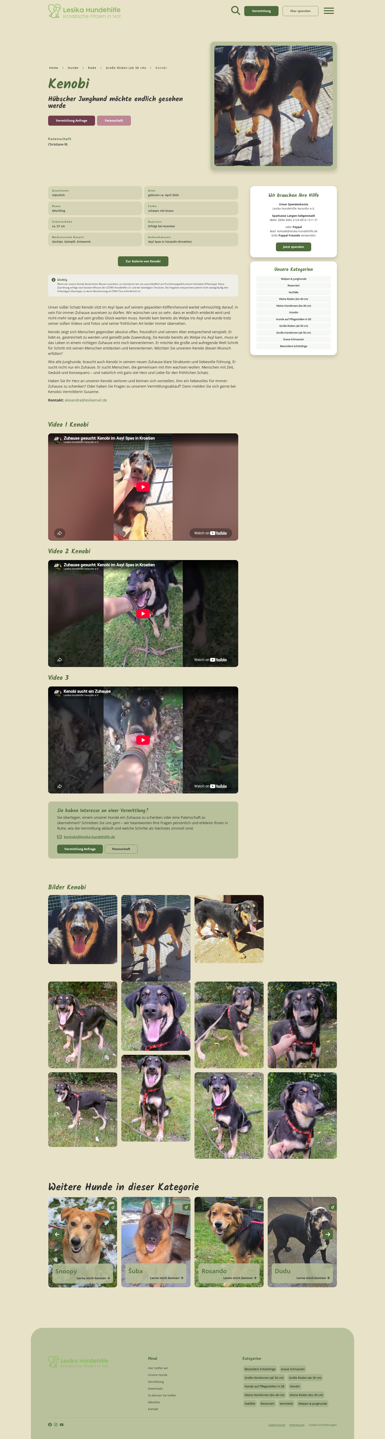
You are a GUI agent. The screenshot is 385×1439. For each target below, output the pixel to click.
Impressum (297, 1425)
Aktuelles (154, 1402)
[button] (329, 14)
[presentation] (57, 1234)
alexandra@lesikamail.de (85, 400)
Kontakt (153, 1409)
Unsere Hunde (157, 1375)
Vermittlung (156, 1382)
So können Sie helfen (162, 1395)
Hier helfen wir (158, 1368)
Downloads (155, 1388)
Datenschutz (276, 1425)
